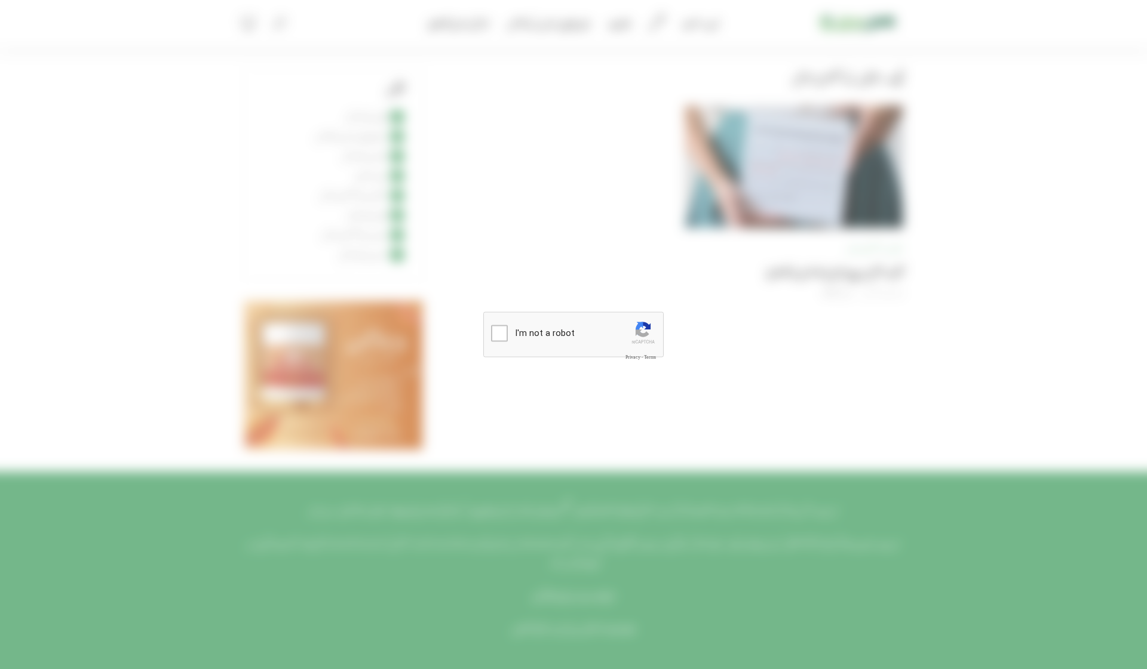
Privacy (632, 357)
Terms (650, 357)
